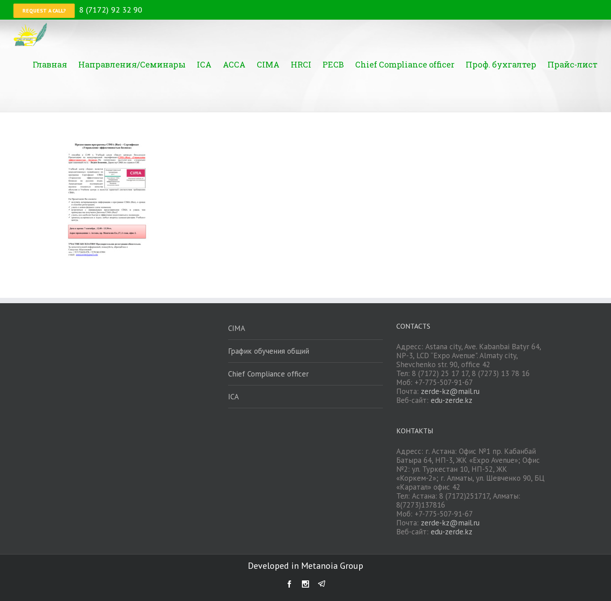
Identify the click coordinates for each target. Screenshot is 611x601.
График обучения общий (268, 351)
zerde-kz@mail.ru (450, 391)
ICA (233, 397)
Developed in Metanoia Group (305, 565)
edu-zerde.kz (451, 400)
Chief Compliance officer (268, 374)
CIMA (236, 328)
